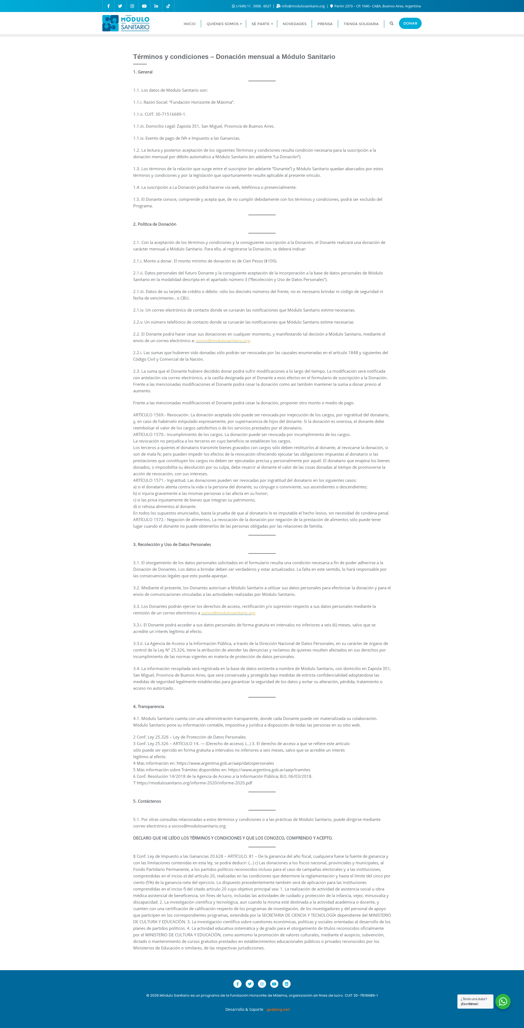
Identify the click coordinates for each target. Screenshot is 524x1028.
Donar (410, 23)
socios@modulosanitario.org (223, 340)
